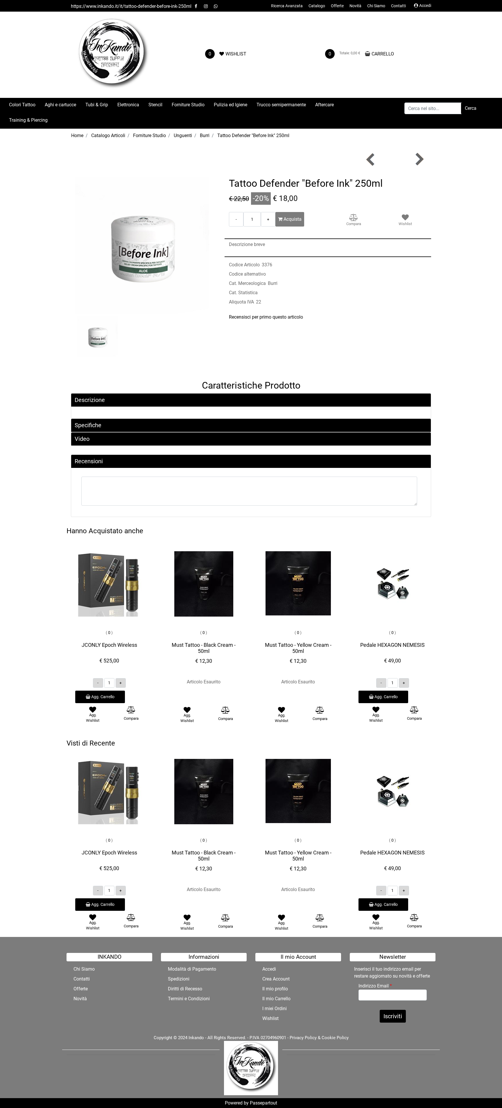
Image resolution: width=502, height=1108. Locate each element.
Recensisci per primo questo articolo (266, 317)
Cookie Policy (335, 1037)
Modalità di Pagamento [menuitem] (192, 969)
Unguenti (183, 135)
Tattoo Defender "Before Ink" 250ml (253, 135)
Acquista (292, 219)
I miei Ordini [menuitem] (274, 1008)
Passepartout (263, 1103)
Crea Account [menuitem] (276, 979)
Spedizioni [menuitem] (178, 979)
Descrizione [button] (90, 399)
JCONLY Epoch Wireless (109, 645)
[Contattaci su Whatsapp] (215, 6)
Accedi (425, 5)
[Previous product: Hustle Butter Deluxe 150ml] (371, 159)
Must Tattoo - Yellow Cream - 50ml (298, 648)
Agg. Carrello (102, 696)
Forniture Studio (149, 135)
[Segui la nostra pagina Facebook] (196, 6)
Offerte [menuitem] (337, 5)
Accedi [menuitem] (269, 969)
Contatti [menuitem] (398, 5)
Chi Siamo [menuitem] (376, 5)
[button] (470, 108)
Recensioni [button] (89, 461)
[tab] (251, 400)
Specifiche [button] (88, 425)
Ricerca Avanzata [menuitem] (287, 5)
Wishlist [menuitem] (270, 1018)
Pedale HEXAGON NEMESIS (392, 645)
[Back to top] (485, 1091)
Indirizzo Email (375, 986)
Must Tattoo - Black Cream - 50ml (204, 648)
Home (77, 135)
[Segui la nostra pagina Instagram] (206, 6)
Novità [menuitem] (355, 5)
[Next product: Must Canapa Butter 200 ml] (419, 159)
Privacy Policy (303, 1037)
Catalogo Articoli (108, 135)
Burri (204, 135)
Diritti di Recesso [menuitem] (185, 989)
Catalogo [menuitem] (317, 5)
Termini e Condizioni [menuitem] (189, 998)
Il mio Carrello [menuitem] (276, 998)
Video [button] (82, 438)
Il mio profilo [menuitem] (275, 989)
